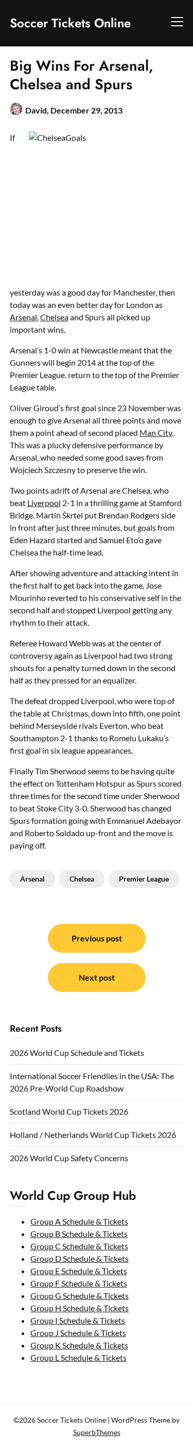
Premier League (144, 878)
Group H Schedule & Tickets (79, 1308)
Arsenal (23, 317)
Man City (155, 432)
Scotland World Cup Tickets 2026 (69, 1111)
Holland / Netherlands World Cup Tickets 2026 (93, 1134)
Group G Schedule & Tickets (79, 1295)
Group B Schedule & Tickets (79, 1234)
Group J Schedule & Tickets (78, 1333)
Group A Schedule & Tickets (79, 1221)
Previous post (97, 938)
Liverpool (44, 503)
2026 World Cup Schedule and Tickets (77, 1052)
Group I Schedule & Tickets (77, 1320)
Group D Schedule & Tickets (79, 1258)
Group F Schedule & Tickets (78, 1283)
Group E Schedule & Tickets (78, 1271)
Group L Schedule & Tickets (78, 1357)
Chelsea (54, 317)
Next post (97, 977)
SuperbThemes (96, 1432)
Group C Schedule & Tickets (79, 1246)
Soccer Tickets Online (70, 23)
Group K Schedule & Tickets (79, 1345)
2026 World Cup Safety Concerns (69, 1158)
